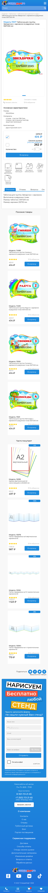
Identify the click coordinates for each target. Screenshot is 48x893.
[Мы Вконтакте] (29, 876)
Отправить (23, 755)
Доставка (24, 843)
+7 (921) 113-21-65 (24, 797)
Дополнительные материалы (24, 853)
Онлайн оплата (39, 170)
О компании (24, 811)
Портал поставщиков (24, 832)
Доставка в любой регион (29, 170)
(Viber (18, 800)
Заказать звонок (11, 102)
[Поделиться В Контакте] (30, 672)
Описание (10, 190)
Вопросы (34, 190)
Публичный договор (24, 826)
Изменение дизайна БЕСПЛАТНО (8, 171)
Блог (24, 829)
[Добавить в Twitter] (40, 672)
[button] (24, 95)
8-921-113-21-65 (24, 794)
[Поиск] (45, 8)
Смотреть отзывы (30, 99)
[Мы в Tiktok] (40, 876)
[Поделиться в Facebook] (35, 672)
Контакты (24, 816)
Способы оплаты (24, 846)
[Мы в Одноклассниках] (8, 876)
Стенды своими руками (24, 850)
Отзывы (22, 190)
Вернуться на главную (38, 674)
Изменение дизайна (24, 856)
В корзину (31, 264)
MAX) (30, 800)
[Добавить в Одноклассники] (44, 672)
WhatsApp (24, 800)
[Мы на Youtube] (19, 876)
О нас (24, 819)
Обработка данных (24, 863)
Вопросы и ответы (24, 859)
